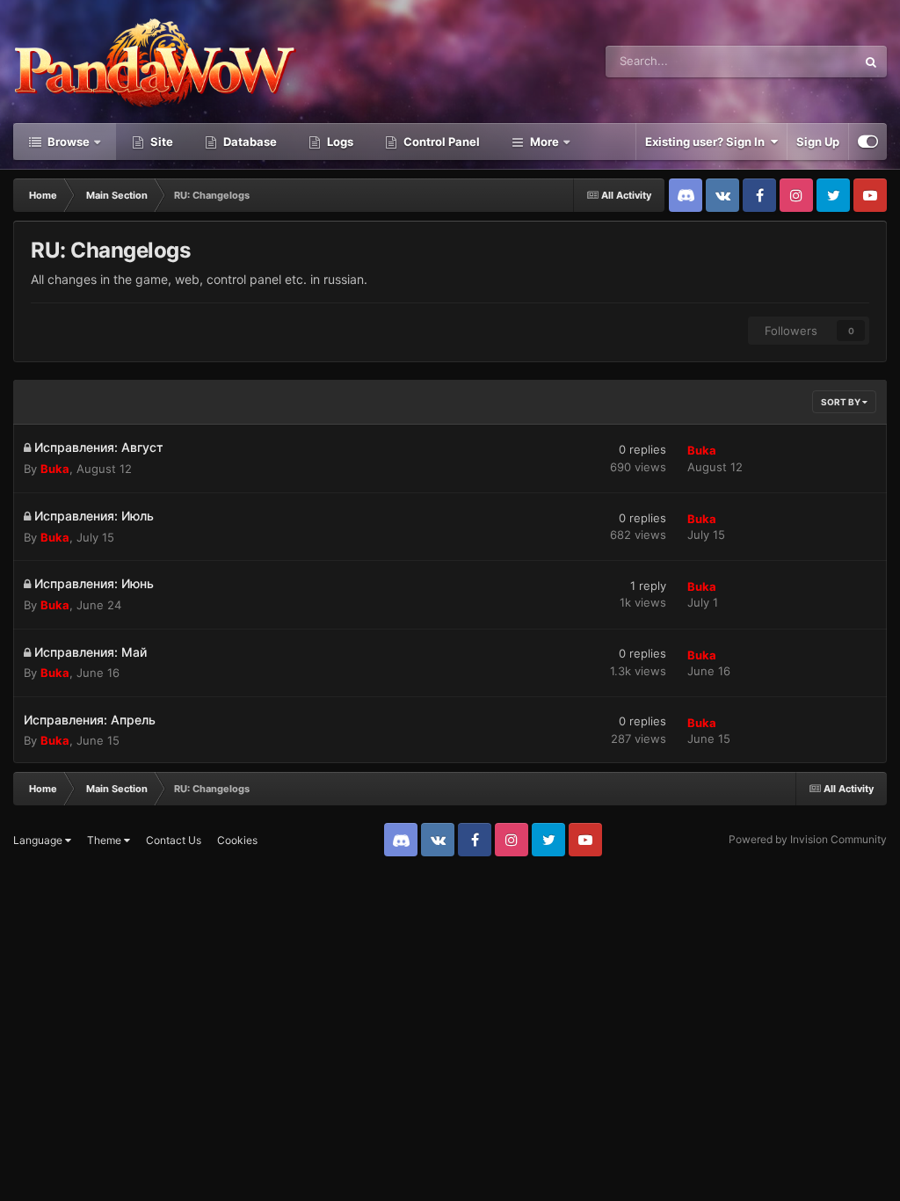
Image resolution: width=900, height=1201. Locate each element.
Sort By (841, 402)
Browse (67, 142)
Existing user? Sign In (707, 142)
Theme (105, 840)
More (544, 142)
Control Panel (440, 142)
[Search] (871, 61)
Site (160, 142)
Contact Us (173, 840)
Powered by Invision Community (808, 839)
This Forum (804, 61)
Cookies (237, 840)
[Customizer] (868, 141)
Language (39, 840)
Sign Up (817, 142)
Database (249, 142)
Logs (338, 142)
